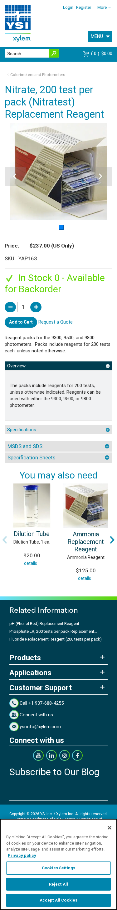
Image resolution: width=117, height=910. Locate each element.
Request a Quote (55, 322)
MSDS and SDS (24, 446)
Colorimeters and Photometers (37, 74)
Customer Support (40, 687)
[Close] (109, 828)
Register (83, 7)
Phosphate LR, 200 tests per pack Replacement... (53, 631)
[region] (58, 864)
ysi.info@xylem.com (40, 726)
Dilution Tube (32, 534)
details (30, 563)
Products (25, 657)
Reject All (58, 884)
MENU (97, 36)
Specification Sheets (31, 457)
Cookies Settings (58, 868)
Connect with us (36, 715)
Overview (16, 366)
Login (68, 7)
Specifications (21, 429)
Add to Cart (21, 322)
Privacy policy (22, 855)
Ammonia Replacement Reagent (85, 541)
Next (112, 540)
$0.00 (102, 53)
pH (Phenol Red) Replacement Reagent (44, 623)
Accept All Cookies (58, 900)
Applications (30, 672)
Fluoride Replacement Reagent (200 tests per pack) (55, 639)
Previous (4, 540)
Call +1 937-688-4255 (42, 703)
